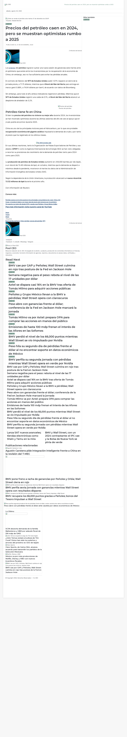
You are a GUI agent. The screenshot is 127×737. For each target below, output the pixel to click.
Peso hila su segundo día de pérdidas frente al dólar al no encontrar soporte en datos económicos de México (43, 350)
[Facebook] (3, 594)
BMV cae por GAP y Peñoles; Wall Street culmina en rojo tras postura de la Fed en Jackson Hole (23, 570)
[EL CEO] (8, 4)
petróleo (27, 221)
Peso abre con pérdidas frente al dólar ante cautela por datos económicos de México (41, 506)
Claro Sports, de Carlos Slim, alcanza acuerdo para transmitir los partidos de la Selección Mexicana (24, 549)
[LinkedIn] (6, 65)
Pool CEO (23, 63)
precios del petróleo (36, 221)
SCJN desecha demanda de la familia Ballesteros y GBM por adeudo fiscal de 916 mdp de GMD (23, 531)
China (22, 221)
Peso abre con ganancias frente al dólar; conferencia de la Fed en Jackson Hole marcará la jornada (42, 307)
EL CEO (35, 578)
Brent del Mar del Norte (13, 221)
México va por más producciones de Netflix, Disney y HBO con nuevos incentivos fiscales (22, 558)
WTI (44, 221)
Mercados (9, 24)
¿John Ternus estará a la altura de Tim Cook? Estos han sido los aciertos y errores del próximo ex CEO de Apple (22, 540)
